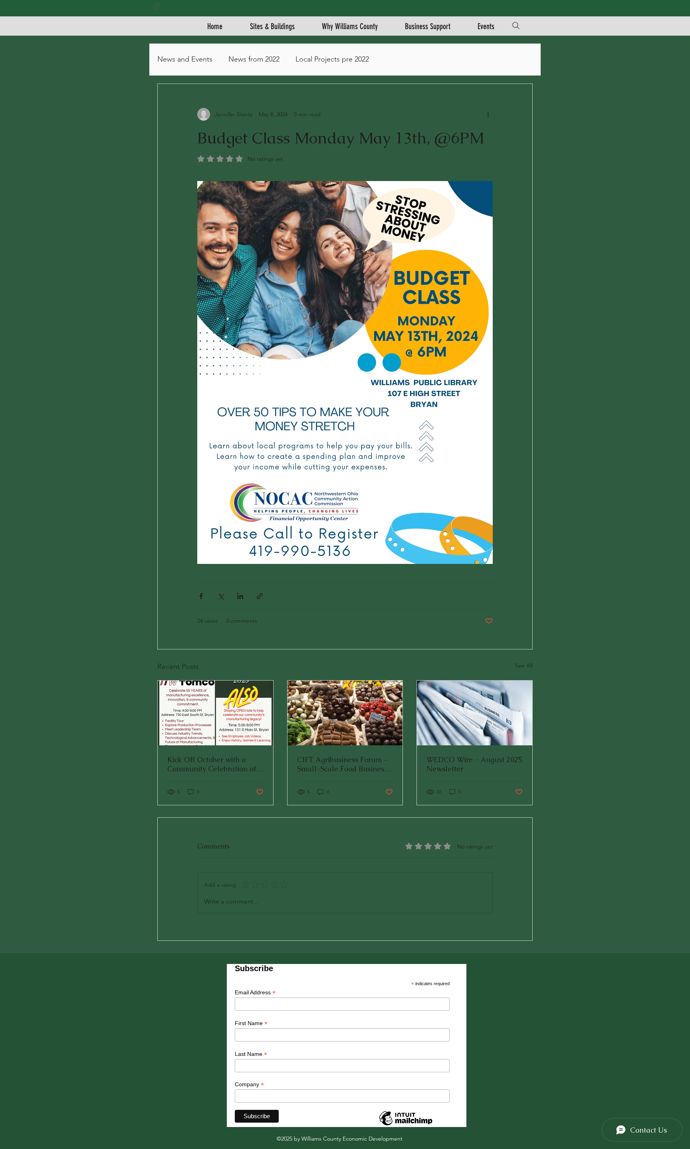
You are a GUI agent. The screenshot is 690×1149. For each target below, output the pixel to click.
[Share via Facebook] (201, 596)
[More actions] (488, 114)
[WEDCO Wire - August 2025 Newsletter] (474, 713)
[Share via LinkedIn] (240, 596)
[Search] (516, 25)
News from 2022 (254, 59)
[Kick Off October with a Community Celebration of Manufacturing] (215, 713)
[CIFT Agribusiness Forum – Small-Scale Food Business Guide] (345, 713)
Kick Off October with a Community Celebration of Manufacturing (211, 764)
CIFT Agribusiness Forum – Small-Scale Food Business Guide (342, 764)
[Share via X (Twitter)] (220, 596)
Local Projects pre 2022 (332, 59)
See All (524, 665)
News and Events (184, 59)
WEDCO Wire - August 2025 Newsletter (474, 764)
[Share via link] (260, 596)
